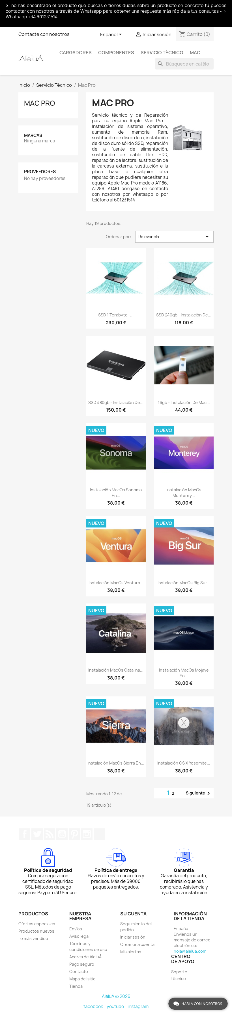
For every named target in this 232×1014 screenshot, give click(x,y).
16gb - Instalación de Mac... (184, 402)
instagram (138, 1006)
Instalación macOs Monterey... (183, 492)
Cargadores (75, 52)
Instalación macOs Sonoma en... (116, 492)
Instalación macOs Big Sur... (184, 582)
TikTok (99, 834)
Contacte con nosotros (44, 34)
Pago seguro (81, 964)
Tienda (76, 986)
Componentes (116, 52)
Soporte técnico (179, 975)
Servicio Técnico (162, 52)
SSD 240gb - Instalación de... (183, 315)
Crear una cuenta (137, 944)
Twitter (37, 834)
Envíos (75, 929)
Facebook (24, 834)
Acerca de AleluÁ (85, 956)
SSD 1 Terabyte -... (116, 315)
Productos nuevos (36, 931)
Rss (49, 834)
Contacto (78, 971)
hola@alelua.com (190, 951)
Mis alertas (130, 951)
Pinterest (74, 834)
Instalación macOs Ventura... (116, 582)
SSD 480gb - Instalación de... (115, 402)
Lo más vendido (33, 938)
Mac (195, 52)
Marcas (33, 135)
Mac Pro (39, 103)
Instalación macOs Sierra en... (115, 763)
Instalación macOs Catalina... (115, 670)
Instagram (87, 834)
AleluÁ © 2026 (116, 996)
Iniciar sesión (132, 937)
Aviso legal (79, 936)
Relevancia (174, 236)
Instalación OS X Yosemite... (183, 763)
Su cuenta (133, 914)
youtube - (117, 1006)
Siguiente (199, 793)
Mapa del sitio (82, 979)
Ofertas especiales (36, 923)
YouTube (62, 834)
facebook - (95, 1006)
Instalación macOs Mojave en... (184, 672)
